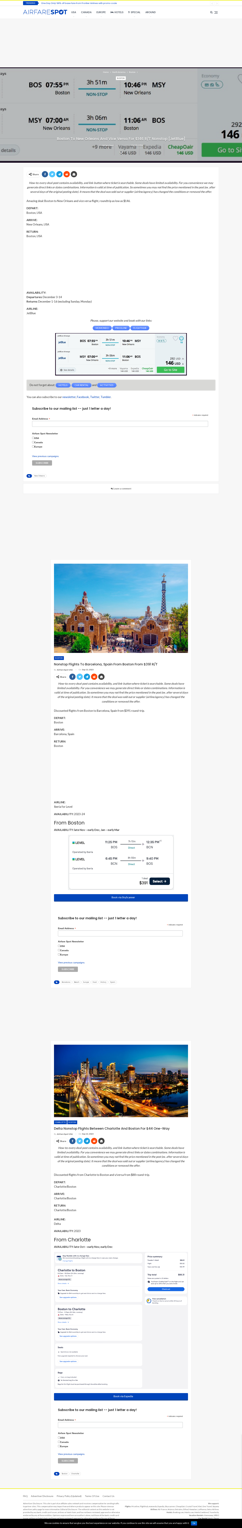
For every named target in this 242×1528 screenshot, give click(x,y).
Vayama (216, 1506)
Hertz (210, 1518)
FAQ (25, 1496)
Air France (162, 1509)
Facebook (83, 397)
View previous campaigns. (45, 456)
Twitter (94, 397)
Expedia (161, 1506)
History (103, 982)
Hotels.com (189, 1512)
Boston (121, 78)
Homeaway (208, 1515)
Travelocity (214, 1512)
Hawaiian (193, 1509)
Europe (101, 12)
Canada (86, 12)
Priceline (135, 1506)
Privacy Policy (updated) (69, 1496)
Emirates (179, 1509)
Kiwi (200, 1506)
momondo (153, 1506)
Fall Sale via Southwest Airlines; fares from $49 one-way (71, 3)
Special (135, 12)
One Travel (207, 1506)
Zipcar (216, 1518)
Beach (76, 982)
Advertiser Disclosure (42, 1496)
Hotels (118, 12)
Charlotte (60, 1122)
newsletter (69, 397)
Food (95, 982)
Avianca (171, 1509)
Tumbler (106, 397)
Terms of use (92, 1496)
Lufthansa (202, 1509)
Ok (194, 1523)
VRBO (216, 1515)
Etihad (186, 1509)
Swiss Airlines (213, 1509)
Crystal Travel (192, 1506)
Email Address (41, 418)
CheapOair (180, 1506)
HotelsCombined (201, 1512)
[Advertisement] (121, 42)
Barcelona (66, 982)
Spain (112, 982)
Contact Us (108, 1496)
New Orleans (39, 476)
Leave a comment (122, 488)
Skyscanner (170, 1506)
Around (150, 12)
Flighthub (144, 1506)
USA (73, 12)
